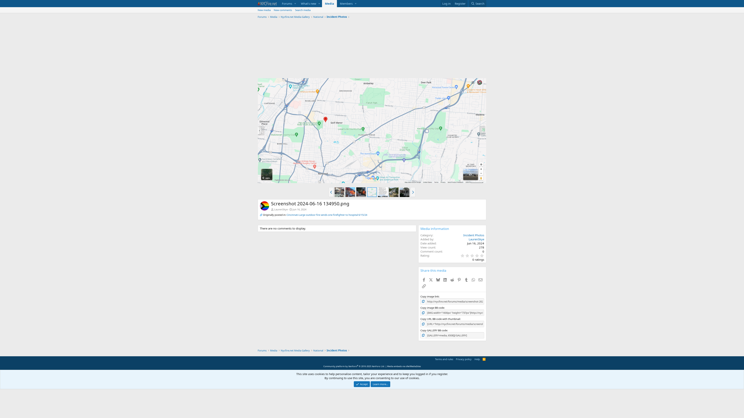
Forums (287, 3)
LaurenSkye (281, 209)
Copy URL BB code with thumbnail (440, 319)
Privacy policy (464, 359)
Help (477, 359)
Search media (303, 10)
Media (329, 3)
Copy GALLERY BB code (433, 330)
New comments (283, 10)
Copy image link (429, 296)
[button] (295, 3)
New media (264, 10)
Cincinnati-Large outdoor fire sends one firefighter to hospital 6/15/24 (327, 215)
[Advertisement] (372, 49)
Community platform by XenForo (354, 366)
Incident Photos (473, 235)
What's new (308, 3)
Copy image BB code (432, 307)
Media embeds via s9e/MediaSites (404, 366)
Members (346, 3)
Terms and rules (444, 359)
